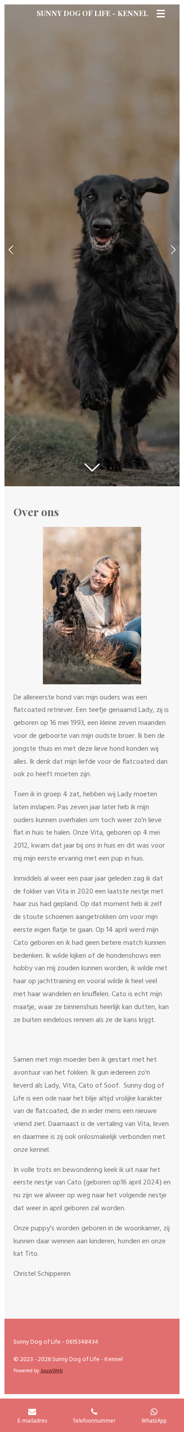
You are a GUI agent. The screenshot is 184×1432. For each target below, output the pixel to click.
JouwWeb (52, 1371)
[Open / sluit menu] (161, 13)
